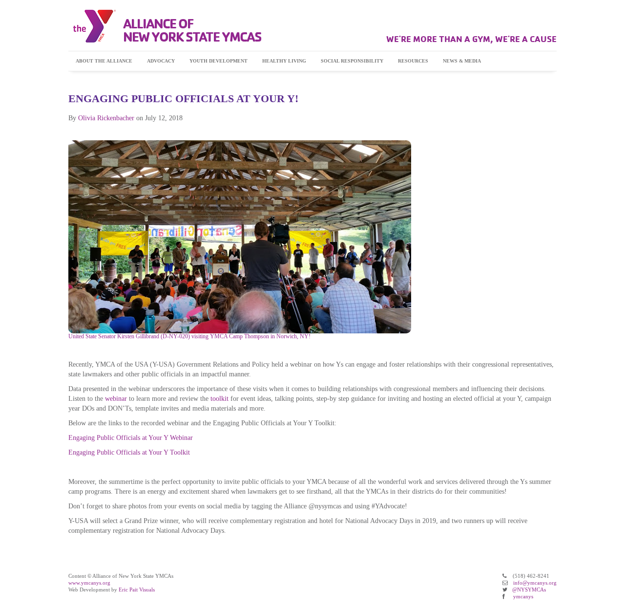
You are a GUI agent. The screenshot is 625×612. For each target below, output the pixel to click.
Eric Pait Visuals (137, 589)
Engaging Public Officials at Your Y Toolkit (129, 452)
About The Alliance (104, 61)
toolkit (219, 398)
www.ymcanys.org (89, 583)
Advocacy (161, 61)
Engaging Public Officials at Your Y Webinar (130, 437)
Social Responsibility (352, 61)
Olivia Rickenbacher (106, 118)
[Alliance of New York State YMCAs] (92, 26)
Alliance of (192, 30)
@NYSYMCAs (529, 589)
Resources (413, 61)
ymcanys (523, 596)
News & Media (462, 61)
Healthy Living (284, 61)
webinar (116, 398)
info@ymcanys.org (535, 583)
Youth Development (218, 61)
